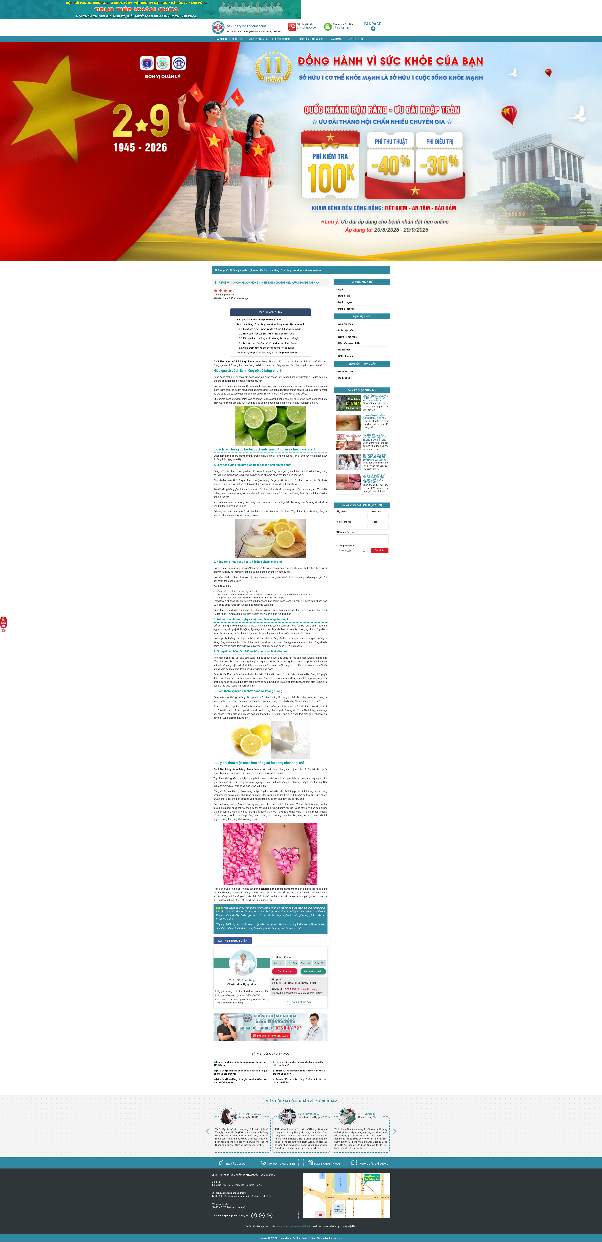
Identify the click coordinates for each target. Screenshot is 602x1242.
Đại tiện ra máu (346, 371)
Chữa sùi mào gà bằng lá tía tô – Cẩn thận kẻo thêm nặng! (375, 398)
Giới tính (376, 511)
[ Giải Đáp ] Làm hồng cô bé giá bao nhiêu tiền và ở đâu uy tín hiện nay (240, 1081)
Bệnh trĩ (342, 289)
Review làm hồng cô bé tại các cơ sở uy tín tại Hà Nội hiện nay (239, 1063)
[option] (241, 1130)
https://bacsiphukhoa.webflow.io (295, 1226)
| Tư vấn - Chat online (281, 1163)
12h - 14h (292, 963)
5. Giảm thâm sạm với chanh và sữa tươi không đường (267, 348)
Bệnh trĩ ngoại (345, 302)
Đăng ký (379, 550)
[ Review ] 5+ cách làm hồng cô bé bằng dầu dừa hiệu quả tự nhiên (298, 1063)
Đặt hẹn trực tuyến (313, 971)
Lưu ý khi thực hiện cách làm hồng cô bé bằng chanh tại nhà (266, 352)
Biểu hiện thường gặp (311, 39)
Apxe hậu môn (345, 324)
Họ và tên (341, 511)
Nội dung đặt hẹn (345, 532)
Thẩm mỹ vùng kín (239, 270)
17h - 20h (319, 963)
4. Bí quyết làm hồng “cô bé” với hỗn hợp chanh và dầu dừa (269, 343)
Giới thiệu (237, 39)
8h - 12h (278, 963)
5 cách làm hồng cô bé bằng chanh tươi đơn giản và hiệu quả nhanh (270, 324)
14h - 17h (305, 963)
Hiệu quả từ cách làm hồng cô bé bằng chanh (259, 319)
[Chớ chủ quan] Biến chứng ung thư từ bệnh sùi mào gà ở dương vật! (374, 478)
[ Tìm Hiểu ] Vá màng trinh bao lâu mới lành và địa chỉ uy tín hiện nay (299, 1072)
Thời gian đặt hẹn (345, 545)
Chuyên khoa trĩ (258, 39)
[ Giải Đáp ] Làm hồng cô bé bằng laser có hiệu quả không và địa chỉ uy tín (240, 1072)
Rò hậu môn (344, 349)
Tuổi (374, 522)
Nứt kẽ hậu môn (346, 356)
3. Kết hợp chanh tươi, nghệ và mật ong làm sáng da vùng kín (270, 338)
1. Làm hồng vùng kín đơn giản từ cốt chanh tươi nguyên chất (271, 329)
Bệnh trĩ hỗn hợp (346, 309)
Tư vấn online (284, 971)
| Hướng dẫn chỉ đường (373, 1163)
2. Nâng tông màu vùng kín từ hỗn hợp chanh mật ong (267, 333)
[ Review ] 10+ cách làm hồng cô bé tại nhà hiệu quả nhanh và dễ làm (300, 1081)
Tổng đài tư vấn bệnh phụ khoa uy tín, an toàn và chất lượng (375, 457)
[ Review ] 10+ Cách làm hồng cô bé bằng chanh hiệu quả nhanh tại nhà (285, 270)
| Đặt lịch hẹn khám (327, 1163)
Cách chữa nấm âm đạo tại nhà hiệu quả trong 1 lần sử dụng (374, 437)
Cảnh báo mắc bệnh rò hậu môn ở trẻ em (374, 416)
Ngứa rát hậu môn (347, 337)
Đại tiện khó (344, 378)
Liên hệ (352, 39)
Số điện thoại (343, 522)
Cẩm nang (336, 39)
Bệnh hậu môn (283, 39)
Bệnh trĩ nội (344, 296)
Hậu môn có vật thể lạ (349, 343)
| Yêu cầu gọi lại (234, 1163)
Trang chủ (221, 39)
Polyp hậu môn (346, 330)
